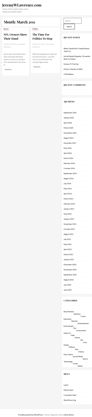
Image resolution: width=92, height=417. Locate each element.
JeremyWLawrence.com (21, 4)
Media (66, 345)
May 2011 (68, 244)
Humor (77, 337)
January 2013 (69, 209)
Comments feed (70, 395)
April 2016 (68, 153)
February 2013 (69, 204)
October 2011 (69, 229)
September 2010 (70, 275)
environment (68, 326)
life (81, 340)
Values (80, 366)
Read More (8, 69)
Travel (75, 363)
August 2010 (68, 280)
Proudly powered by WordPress (30, 415)
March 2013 (68, 199)
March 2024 (68, 128)
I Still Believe (68, 74)
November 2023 (70, 133)
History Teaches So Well (73, 69)
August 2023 (68, 138)
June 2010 (67, 290)
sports (6, 29)
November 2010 (70, 269)
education (67, 319)
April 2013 (68, 194)
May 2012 (68, 214)
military (72, 347)
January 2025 (69, 118)
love (85, 342)
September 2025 (70, 113)
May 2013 (68, 188)
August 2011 (68, 234)
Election (74, 321)
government (81, 330)
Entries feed (68, 390)
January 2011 (69, 259)
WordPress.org (70, 400)
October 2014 (69, 168)
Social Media (78, 356)
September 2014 (70, 173)
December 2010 (70, 264)
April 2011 (68, 249)
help (73, 335)
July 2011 (67, 239)
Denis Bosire (69, 415)
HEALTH (67, 333)
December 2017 (70, 143)
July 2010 (67, 285)
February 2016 (69, 163)
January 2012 (69, 219)
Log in (66, 385)
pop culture (68, 354)
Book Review (69, 311)
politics (35, 29)
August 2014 (68, 178)
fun (74, 328)
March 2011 (68, 254)
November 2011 (70, 224)
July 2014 (67, 183)
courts (83, 316)
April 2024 (68, 123)
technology (68, 361)
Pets (76, 349)
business (77, 314)
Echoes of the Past (71, 64)
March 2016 (68, 158)
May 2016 (68, 148)
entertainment (83, 323)
